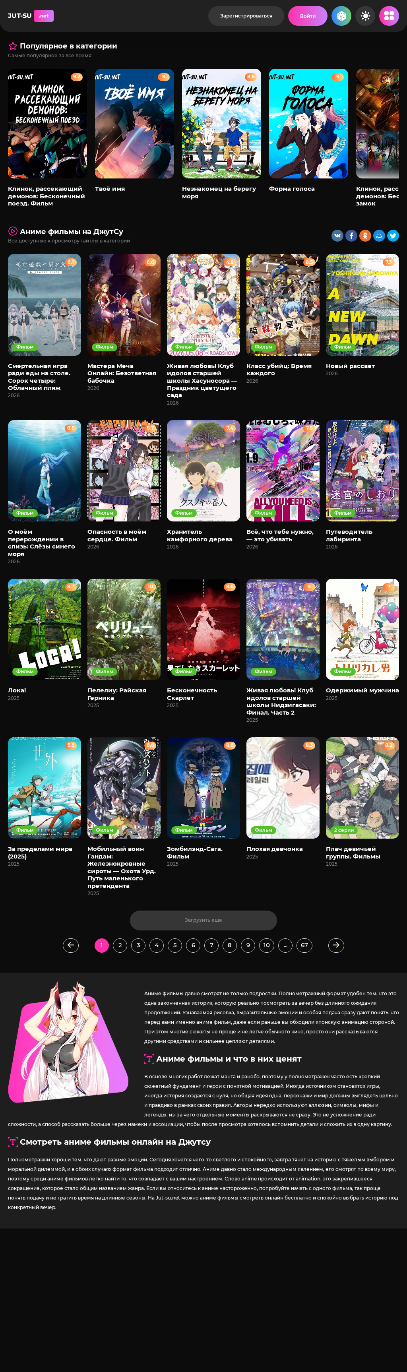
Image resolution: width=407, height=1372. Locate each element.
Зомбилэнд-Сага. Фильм (195, 852)
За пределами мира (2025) (40, 852)
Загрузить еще (203, 920)
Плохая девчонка (274, 849)
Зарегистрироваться (246, 16)
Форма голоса (292, 188)
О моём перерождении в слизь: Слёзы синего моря (41, 542)
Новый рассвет (350, 366)
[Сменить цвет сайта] (365, 16)
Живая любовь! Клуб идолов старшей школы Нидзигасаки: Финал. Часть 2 (281, 701)
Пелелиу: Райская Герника (116, 693)
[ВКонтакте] (337, 236)
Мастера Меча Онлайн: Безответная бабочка (121, 373)
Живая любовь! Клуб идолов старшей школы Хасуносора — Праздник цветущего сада (202, 380)
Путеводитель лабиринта (349, 535)
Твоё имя (110, 188)
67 (304, 945)
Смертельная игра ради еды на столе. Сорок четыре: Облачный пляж (39, 376)
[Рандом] (341, 16)
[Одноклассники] (365, 236)
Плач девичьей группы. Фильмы (353, 852)
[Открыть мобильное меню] (389, 16)
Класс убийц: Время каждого (279, 369)
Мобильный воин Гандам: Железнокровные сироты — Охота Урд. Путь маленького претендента (121, 867)
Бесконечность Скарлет (192, 693)
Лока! (17, 690)
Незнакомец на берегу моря (219, 192)
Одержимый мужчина (362, 690)
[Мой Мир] (379, 236)
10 (267, 945)
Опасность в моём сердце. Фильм (116, 535)
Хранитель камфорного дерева (200, 535)
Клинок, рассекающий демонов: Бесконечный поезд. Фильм (46, 196)
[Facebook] (351, 236)
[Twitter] (393, 236)
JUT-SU (28, 15)
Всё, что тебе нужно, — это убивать (280, 535)
